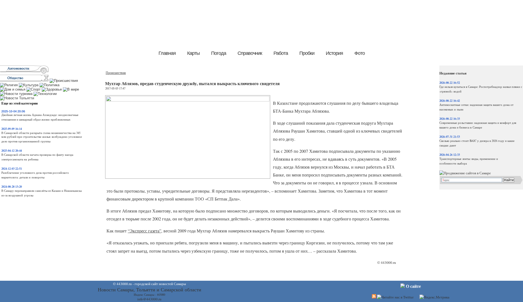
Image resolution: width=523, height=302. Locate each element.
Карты (193, 53)
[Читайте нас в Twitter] (395, 297)
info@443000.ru (149, 299)
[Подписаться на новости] (374, 297)
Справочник (250, 53)
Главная (167, 53)
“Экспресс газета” (144, 231)
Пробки (306, 53)
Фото (359, 53)
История (334, 53)
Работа (280, 53)
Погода (218, 53)
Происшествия (116, 73)
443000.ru (388, 262)
